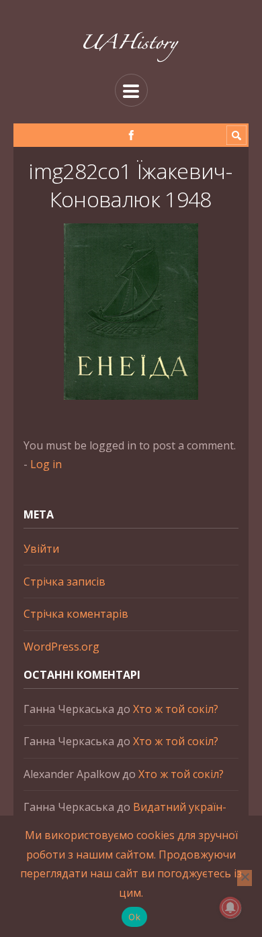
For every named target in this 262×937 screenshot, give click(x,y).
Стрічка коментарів (76, 613)
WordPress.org (61, 646)
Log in (46, 464)
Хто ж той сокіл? (175, 709)
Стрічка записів (64, 581)
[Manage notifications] (230, 907)
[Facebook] (131, 135)
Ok (134, 917)
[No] (244, 878)
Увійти (41, 548)
